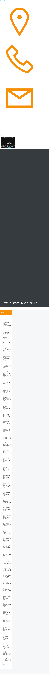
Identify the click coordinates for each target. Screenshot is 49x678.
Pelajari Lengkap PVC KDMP (7, 479)
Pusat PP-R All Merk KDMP (7, 581)
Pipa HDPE (4, 500)
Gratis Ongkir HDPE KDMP (7, 437)
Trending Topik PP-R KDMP (7, 654)
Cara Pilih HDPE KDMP (6, 413)
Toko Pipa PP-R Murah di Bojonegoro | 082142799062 (6, 323)
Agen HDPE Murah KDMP (7, 386)
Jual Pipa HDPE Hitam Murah (7, 446)
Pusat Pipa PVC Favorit (6, 578)
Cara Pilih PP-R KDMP (6, 414)
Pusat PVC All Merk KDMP (7, 585)
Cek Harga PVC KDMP (6, 419)
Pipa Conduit (5, 499)
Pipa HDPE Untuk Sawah (6, 519)
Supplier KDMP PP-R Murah (7, 604)
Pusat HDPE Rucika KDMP (7, 570)
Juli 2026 (4, 338)
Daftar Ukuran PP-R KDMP (7, 428)
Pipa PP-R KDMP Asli (6, 525)
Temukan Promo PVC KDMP (7, 611)
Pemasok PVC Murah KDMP (7, 485)
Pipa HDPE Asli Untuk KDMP (7, 502)
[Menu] (24, 136)
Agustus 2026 (5, 337)
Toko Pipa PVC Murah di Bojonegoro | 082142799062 (6, 330)
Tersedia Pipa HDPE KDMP (7, 619)
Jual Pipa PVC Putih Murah (7, 452)
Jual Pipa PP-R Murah (6, 450)
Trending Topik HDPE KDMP (7, 653)
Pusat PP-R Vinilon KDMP (7, 584)
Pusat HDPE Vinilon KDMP (7, 572)
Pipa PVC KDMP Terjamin (7, 554)
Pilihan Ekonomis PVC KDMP (7, 491)
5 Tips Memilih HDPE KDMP (7, 363)
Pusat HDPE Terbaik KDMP (7, 571)
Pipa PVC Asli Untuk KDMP (7, 545)
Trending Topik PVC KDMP (7, 655)
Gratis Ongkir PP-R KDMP (7, 438)
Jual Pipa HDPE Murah (6, 447)
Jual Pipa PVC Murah (6, 451)
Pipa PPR (4, 541)
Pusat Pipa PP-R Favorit (6, 576)
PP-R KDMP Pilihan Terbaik (7, 563)
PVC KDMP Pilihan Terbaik (7, 590)
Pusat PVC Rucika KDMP (6, 587)
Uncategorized (5, 656)
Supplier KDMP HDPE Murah (7, 603)
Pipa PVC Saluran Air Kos (6, 555)
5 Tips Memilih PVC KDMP (7, 365)
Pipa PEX (4, 522)
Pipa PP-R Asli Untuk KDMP (7, 524)
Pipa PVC (4, 542)
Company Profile (26, 133)
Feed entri (4, 665)
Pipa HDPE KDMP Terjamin (7, 511)
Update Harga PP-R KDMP (7, 659)
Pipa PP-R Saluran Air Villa (7, 534)
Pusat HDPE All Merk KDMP (7, 569)
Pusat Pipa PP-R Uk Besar (7, 577)
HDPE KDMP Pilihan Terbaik (7, 440)
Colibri (10, 147)
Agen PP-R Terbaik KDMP (7, 393)
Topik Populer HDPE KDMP (7, 649)
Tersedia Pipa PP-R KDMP (7, 620)
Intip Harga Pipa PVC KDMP (7, 445)
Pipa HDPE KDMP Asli (6, 503)
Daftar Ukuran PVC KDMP (7, 429)
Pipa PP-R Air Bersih (6, 523)
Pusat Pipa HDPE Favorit (6, 574)
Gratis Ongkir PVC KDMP (6, 439)
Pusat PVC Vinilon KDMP (6, 589)
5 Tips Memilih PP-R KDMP (7, 364)
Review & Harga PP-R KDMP (7, 600)
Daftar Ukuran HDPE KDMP (7, 420)
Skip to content (2, 0)
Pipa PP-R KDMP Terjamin (7, 533)
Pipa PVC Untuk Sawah (6, 561)
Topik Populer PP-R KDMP (7, 651)
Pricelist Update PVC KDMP (7, 568)
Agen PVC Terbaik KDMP (6, 398)
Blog (26, 131)
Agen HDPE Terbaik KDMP (7, 390)
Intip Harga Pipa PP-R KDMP (7, 444)
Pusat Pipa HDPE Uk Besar (7, 575)
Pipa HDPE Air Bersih (6, 501)
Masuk (4, 664)
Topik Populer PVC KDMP (7, 652)
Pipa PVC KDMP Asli (6, 546)
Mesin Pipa (4, 474)
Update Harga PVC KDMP (7, 660)
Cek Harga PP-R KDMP (6, 417)
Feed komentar (5, 666)
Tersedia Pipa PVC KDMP (6, 621)
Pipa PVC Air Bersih (6, 544)
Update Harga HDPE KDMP (7, 658)
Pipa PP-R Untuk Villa (6, 540)
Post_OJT (4, 562)
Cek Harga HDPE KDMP (6, 416)
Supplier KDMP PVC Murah (7, 605)
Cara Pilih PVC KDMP (6, 415)
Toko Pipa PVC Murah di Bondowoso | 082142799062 (6, 320)
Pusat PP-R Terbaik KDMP (7, 583)
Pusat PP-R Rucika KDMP (7, 582)
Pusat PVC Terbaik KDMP (7, 588)
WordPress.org (5, 668)
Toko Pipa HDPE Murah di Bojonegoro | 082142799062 (7, 326)
